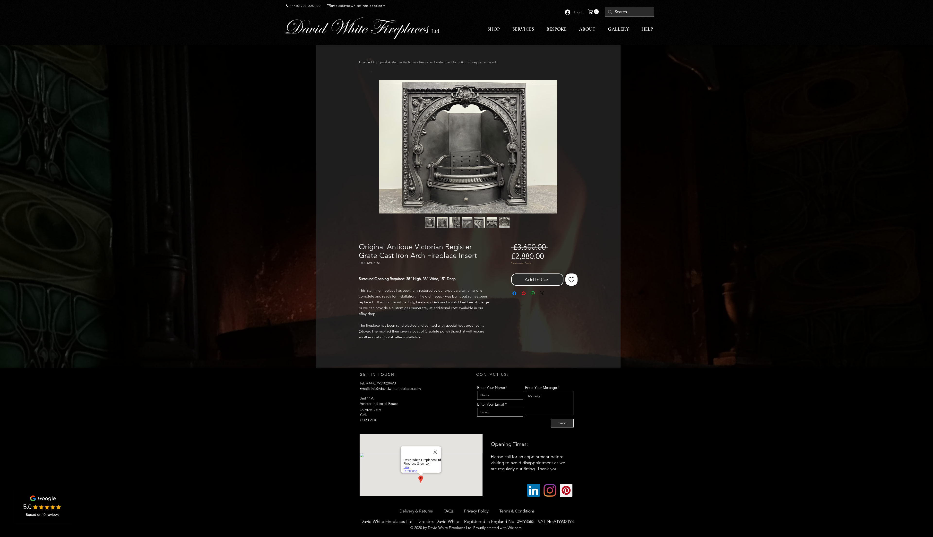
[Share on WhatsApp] (533, 293)
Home (364, 62)
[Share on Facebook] (514, 293)
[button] (594, 11)
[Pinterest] (566, 490)
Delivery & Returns (416, 511)
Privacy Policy (476, 511)
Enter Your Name (491, 387)
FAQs (448, 511)
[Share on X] (542, 293)
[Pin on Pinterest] (524, 293)
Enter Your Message (541, 387)
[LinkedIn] (533, 490)
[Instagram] (550, 490)
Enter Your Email (490, 404)
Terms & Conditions (517, 511)
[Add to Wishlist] (571, 279)
